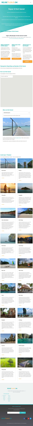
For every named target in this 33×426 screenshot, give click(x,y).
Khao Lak (3, 270)
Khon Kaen (21, 295)
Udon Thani (21, 270)
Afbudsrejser (4, 395)
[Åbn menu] (30, 2)
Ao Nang (20, 320)
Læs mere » (20, 180)
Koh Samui (4, 245)
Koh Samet (4, 170)
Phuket (20, 170)
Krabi (3, 295)
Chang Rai (3, 195)
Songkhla (20, 195)
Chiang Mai (4, 369)
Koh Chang (21, 220)
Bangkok (3, 320)
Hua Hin (3, 345)
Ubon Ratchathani (5, 220)
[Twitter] (30, 418)
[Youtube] (28, 418)
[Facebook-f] (24, 418)
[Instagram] (26, 418)
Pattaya (20, 369)
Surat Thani (21, 245)
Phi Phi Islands (21, 345)
